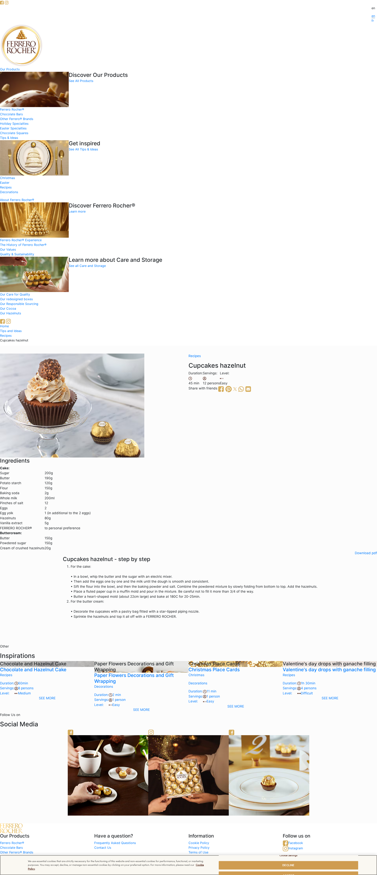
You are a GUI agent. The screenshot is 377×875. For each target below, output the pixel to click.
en (373, 16)
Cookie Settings (288, 855)
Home (4, 326)
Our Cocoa (8, 308)
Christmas (7, 178)
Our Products (10, 69)
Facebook (295, 843)
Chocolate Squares (14, 133)
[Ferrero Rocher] (108, 775)
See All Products (81, 81)
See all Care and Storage (87, 266)
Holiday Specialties (14, 124)
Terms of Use (198, 852)
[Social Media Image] (188, 775)
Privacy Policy (199, 848)
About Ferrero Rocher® (17, 200)
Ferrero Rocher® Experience (21, 240)
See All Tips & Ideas (83, 149)
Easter (4, 183)
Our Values (8, 249)
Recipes (6, 187)
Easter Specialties (13, 128)
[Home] (21, 45)
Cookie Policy (198, 843)
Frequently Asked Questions (115, 843)
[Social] (269, 775)
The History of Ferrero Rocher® (23, 245)
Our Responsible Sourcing (19, 304)
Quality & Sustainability (17, 254)
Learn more (77, 211)
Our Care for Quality (15, 294)
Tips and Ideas (11, 331)
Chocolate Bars (11, 114)
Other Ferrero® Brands (16, 119)
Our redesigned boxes (16, 299)
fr (373, 21)
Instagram (295, 848)
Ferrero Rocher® (12, 109)
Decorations (9, 192)
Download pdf (366, 553)
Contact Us (102, 848)
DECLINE (288, 865)
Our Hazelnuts (10, 313)
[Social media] (2, 2)
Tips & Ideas (9, 138)
